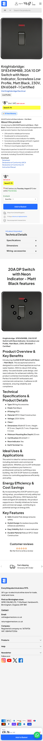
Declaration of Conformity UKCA (14, 162)
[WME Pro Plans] (29, 3)
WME (7, 730)
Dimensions (12, 245)
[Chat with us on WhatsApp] (37, 735)
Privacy (15, 733)
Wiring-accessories (16, 251)
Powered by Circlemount (18, 730)
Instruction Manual (9, 167)
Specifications (14, 240)
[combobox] (21, 10)
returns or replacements (19, 216)
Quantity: (8, 199)
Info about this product (14, 231)
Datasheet (6, 160)
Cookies (22, 733)
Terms (29, 733)
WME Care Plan (6, 733)
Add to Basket (20, 206)
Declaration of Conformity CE (13, 165)
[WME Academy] (25, 3)
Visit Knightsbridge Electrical (13, 91)
